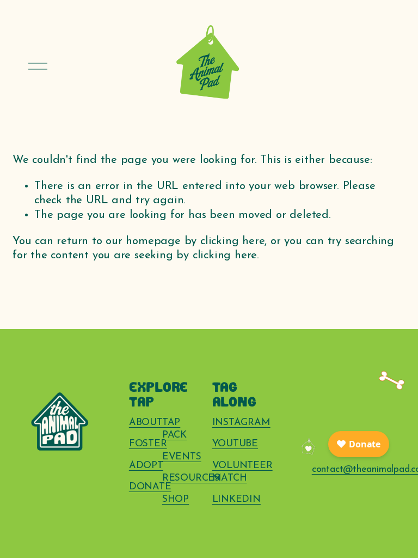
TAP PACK (174, 429)
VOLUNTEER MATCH (242, 472)
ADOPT (146, 465)
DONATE (150, 487)
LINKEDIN (236, 499)
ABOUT (146, 422)
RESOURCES (191, 478)
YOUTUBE (235, 443)
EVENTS (181, 457)
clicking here (232, 241)
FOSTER (148, 443)
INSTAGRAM (241, 422)
